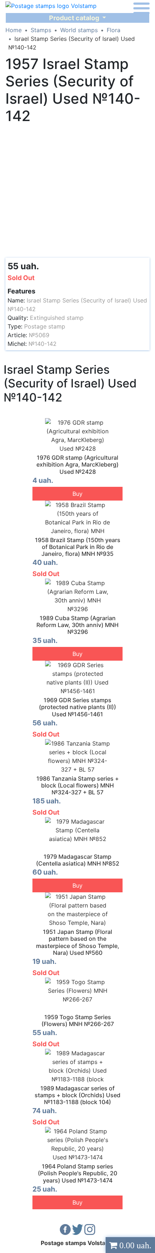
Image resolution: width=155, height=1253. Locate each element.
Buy (77, 493)
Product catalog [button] (75, 18)
